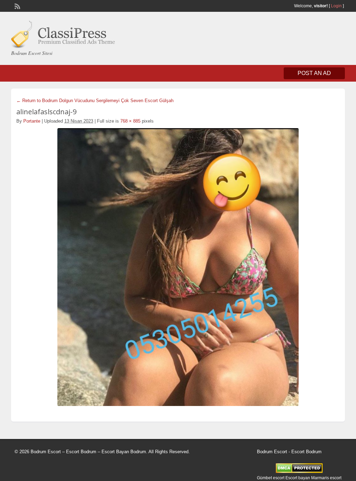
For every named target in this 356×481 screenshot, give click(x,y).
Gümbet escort (270, 477)
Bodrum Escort (272, 451)
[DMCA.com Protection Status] (299, 471)
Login (336, 5)
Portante (31, 121)
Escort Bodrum (306, 451)
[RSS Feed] (16, 5)
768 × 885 (130, 121)
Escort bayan (297, 477)
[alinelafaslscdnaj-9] (178, 267)
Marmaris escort (326, 477)
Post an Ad (314, 73)
